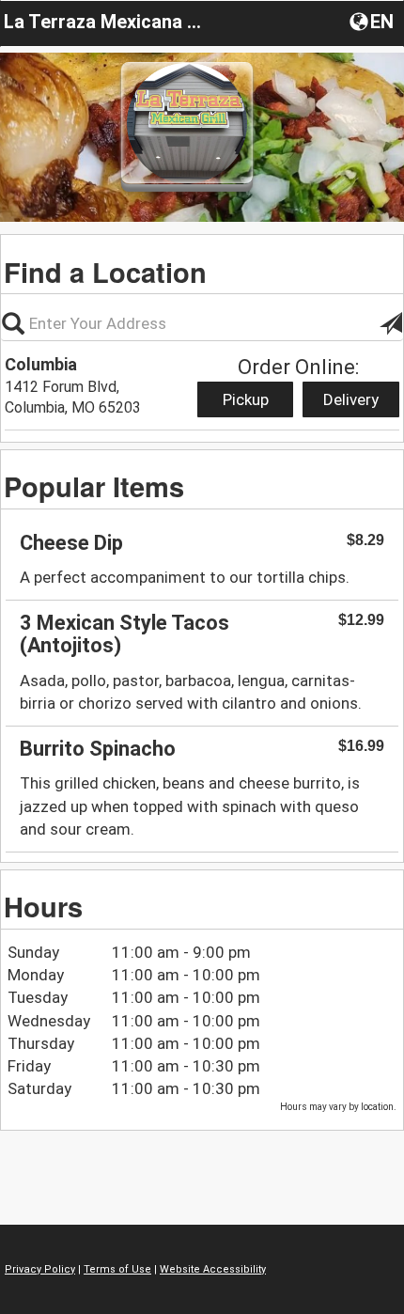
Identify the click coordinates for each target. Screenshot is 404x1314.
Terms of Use (117, 1269)
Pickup (246, 399)
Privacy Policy (40, 1269)
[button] (373, 20)
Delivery (351, 399)
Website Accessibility (213, 1269)
